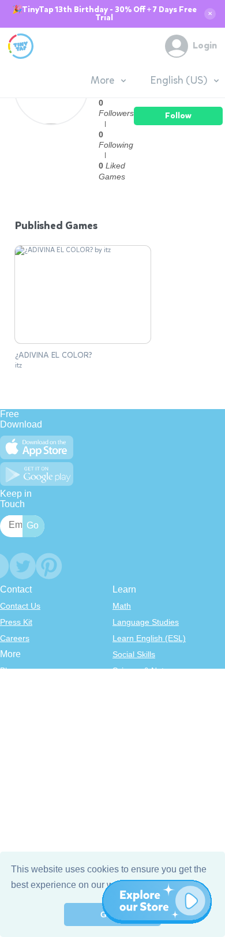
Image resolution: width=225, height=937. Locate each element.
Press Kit (16, 622)
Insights (14, 719)
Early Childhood (141, 686)
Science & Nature (144, 670)
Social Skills (133, 654)
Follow (178, 115)
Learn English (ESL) (149, 638)
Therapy (127, 751)
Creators (16, 735)
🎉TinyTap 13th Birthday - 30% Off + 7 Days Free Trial (104, 14)
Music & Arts (135, 719)
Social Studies (138, 735)
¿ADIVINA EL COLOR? (53, 355)
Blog (8, 670)
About (10, 686)
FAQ (8, 702)
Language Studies (145, 622)
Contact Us (20, 605)
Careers (14, 638)
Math (121, 605)
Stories (125, 702)
